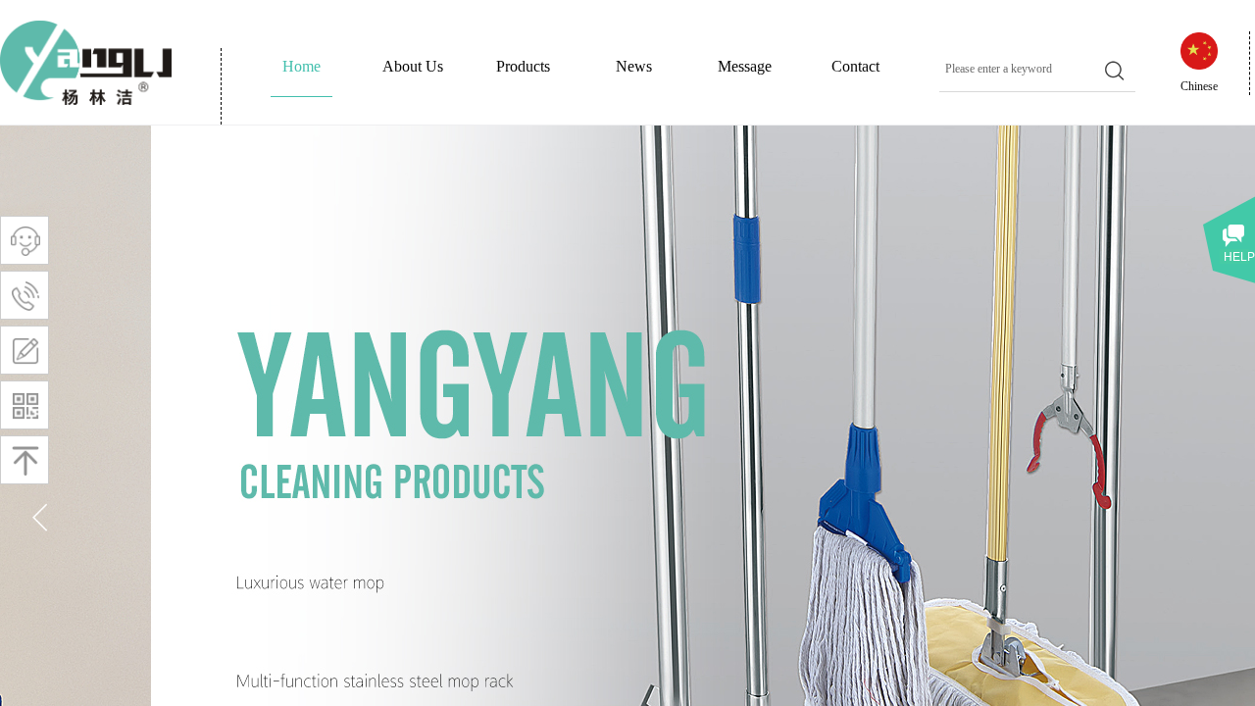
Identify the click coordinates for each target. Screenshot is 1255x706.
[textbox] (1018, 68)
